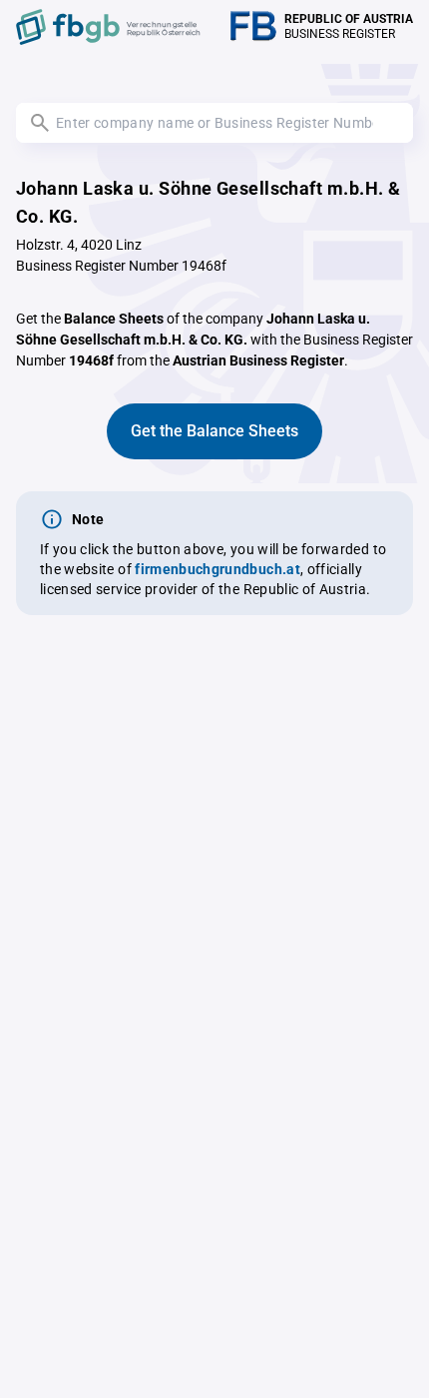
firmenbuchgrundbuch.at (217, 569)
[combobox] (214, 123)
